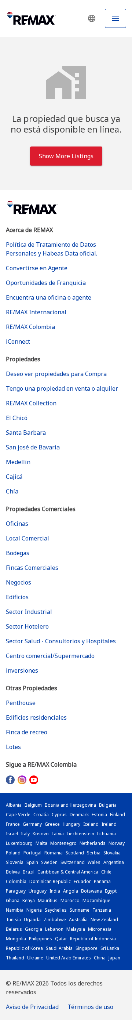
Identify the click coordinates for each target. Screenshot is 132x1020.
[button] (91, 18)
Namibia (14, 910)
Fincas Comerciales (32, 568)
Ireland (109, 824)
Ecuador (82, 881)
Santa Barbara (26, 432)
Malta (41, 843)
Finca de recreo (26, 732)
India (55, 891)
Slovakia (112, 853)
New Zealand (104, 919)
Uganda (32, 919)
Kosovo (41, 834)
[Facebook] (10, 779)
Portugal (32, 853)
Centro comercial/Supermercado (50, 656)
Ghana (12, 900)
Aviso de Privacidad (32, 1007)
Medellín (18, 462)
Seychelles (56, 910)
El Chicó (16, 418)
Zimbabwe (55, 919)
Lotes (13, 747)
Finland (117, 814)
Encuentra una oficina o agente (48, 297)
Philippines (40, 939)
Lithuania (106, 834)
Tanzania (101, 910)
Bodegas (17, 553)
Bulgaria (108, 805)
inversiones (22, 670)
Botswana (91, 891)
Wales (94, 862)
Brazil (28, 872)
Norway (117, 843)
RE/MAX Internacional (36, 312)
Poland (13, 853)
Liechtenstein (80, 834)
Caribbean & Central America (67, 872)
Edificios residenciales (36, 717)
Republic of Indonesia (93, 939)
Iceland (91, 824)
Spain (32, 862)
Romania (53, 853)
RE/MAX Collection (31, 403)
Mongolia (16, 939)
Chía (12, 491)
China (100, 958)
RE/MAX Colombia (30, 327)
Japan (114, 958)
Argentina (113, 862)
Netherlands (93, 843)
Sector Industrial (29, 612)
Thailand (15, 958)
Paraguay (16, 891)
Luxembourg (19, 843)
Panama (102, 881)
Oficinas (17, 524)
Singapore (87, 948)
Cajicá (14, 477)
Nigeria (34, 910)
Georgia (33, 929)
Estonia (99, 814)
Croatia (41, 814)
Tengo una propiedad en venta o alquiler (62, 388)
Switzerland (72, 862)
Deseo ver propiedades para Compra (56, 374)
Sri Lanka (109, 948)
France (13, 824)
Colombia (16, 881)
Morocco (70, 900)
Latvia (58, 834)
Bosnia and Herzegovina (70, 805)
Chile (106, 872)
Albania (14, 805)
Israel (12, 834)
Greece (52, 824)
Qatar (61, 939)
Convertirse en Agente (36, 268)
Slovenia (14, 862)
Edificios (17, 597)
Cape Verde (18, 814)
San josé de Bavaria (33, 447)
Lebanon (54, 929)
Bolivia (13, 872)
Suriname (79, 910)
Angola (70, 891)
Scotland (75, 853)
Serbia (93, 853)
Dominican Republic (50, 881)
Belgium (33, 805)
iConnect (18, 341)
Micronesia (99, 929)
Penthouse (21, 703)
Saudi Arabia (59, 948)
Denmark (79, 814)
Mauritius (48, 900)
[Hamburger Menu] (115, 18)
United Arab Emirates (68, 958)
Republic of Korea (24, 948)
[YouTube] (33, 779)
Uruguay (38, 891)
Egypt (111, 891)
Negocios (18, 582)
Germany (32, 824)
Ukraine (35, 958)
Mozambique (96, 900)
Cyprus (59, 814)
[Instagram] (22, 779)
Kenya (28, 900)
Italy (25, 834)
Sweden (49, 862)
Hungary (71, 824)
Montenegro (63, 843)
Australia (78, 919)
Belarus (14, 929)
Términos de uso (90, 1007)
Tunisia (13, 919)
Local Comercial (27, 538)
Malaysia (75, 929)
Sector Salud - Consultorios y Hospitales (61, 641)
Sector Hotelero (27, 626)
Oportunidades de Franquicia (46, 283)
